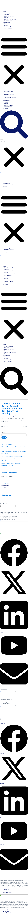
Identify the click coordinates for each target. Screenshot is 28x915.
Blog (2, 497)
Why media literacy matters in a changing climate (13, 456)
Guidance (6, 14)
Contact (5, 188)
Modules (6, 17)
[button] (14, 60)
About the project (8, 13)
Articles (6, 25)
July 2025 (3, 487)
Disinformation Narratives (10, 19)
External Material (8, 28)
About (4, 11)
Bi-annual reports (8, 20)
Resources (5, 30)
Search (1, 139)
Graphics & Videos (8, 27)
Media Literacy (6, 22)
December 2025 (5, 485)
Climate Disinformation (8, 16)
